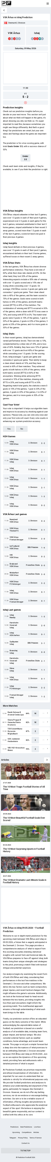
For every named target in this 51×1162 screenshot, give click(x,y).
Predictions (14, 1127)
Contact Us (25, 1143)
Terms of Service (35, 1138)
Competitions (26, 1132)
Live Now (37, 1127)
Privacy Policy (23, 1138)
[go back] (4, 10)
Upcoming (16, 1132)
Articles (36, 1132)
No (21, 429)
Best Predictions (26, 1127)
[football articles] (47, 759)
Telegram (13, 1138)
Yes (9, 429)
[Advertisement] (25, 68)
